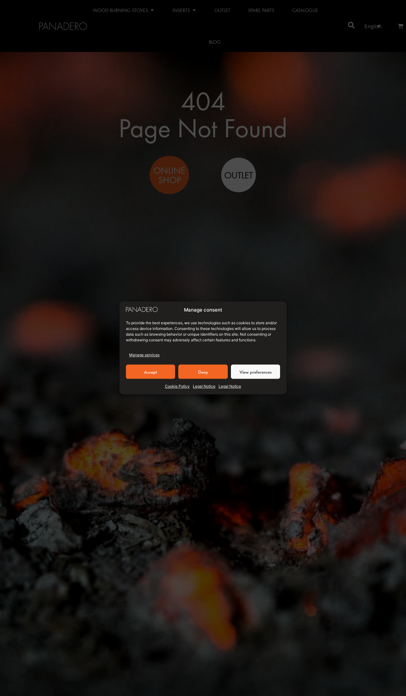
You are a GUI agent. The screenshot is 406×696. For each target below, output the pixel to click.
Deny (203, 372)
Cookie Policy (177, 386)
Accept (150, 372)
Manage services (144, 355)
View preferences (255, 372)
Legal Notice (204, 386)
